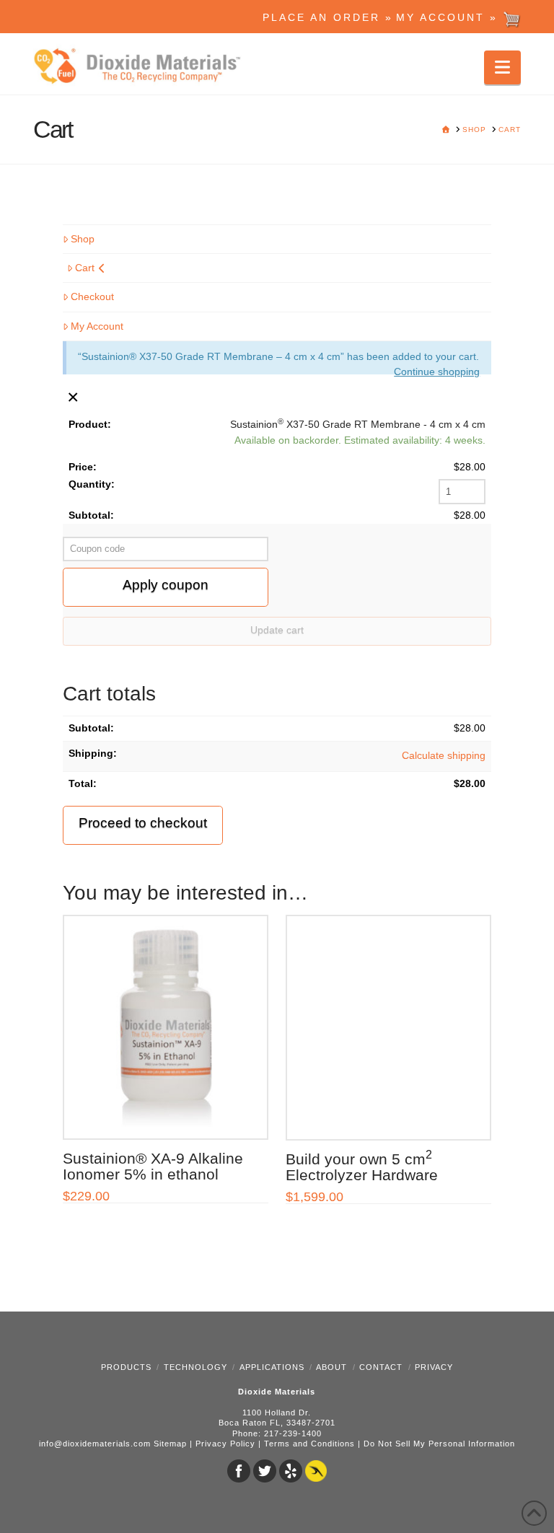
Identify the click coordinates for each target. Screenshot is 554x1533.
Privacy (434, 1367)
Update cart (277, 630)
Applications (271, 1367)
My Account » (449, 17)
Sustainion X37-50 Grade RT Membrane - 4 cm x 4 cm (357, 423)
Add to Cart (172, 1114)
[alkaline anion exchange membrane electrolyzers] (141, 67)
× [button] (73, 396)
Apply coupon (165, 584)
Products (126, 1367)
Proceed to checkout (143, 822)
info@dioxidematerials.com (95, 1443)
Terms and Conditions (309, 1443)
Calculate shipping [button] (443, 755)
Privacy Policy (225, 1443)
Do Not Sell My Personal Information (439, 1443)
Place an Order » (328, 17)
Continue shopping (437, 371)
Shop (82, 239)
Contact (381, 1367)
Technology (195, 1367)
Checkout (92, 296)
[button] (502, 67)
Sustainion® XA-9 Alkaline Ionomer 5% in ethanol (153, 1166)
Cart (84, 267)
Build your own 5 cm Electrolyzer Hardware (362, 1167)
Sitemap (170, 1443)
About (331, 1367)
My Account (97, 326)
